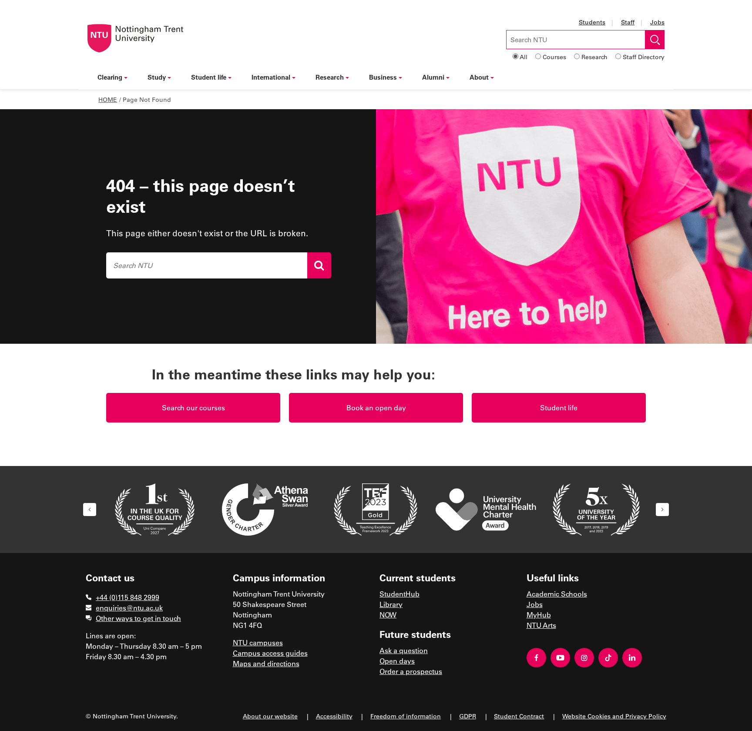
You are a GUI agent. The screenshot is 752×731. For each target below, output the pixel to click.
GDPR (467, 716)
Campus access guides (270, 652)
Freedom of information (405, 716)
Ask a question (403, 650)
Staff (627, 22)
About (479, 77)
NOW (387, 614)
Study (157, 77)
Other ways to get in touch (138, 618)
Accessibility (334, 716)
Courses (554, 57)
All (523, 57)
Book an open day (376, 407)
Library (391, 604)
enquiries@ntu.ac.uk (129, 607)
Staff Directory (644, 57)
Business (383, 77)
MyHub (539, 614)
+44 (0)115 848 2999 (127, 597)
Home (107, 99)
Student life (208, 77)
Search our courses (193, 407)
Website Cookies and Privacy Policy (614, 716)
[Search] (319, 265)
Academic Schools (557, 593)
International (271, 77)
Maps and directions (266, 663)
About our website (270, 716)
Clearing (109, 77)
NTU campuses (258, 642)
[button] (89, 509)
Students (592, 22)
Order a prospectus (410, 671)
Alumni (433, 77)
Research (594, 57)
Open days (397, 660)
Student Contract (519, 716)
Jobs (657, 22)
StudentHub (399, 593)
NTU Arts (541, 625)
